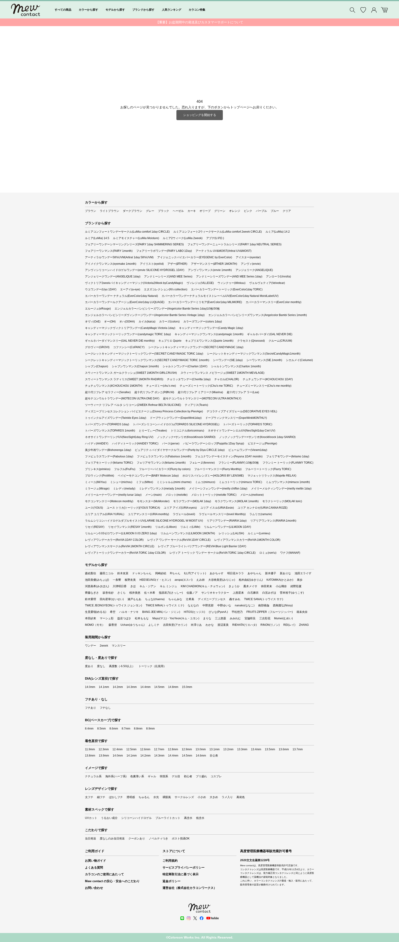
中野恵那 (208, 605)
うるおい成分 (109, 818)
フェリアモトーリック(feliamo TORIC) (109, 462)
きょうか (234, 586)
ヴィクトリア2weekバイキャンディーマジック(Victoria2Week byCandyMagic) (134, 283)
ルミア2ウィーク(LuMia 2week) (183, 238)
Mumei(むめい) (283, 618)
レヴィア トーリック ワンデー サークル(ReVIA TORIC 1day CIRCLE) (212, 552)
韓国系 (164, 776)
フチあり (90, 707)
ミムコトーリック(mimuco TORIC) (240, 482)
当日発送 (90, 838)
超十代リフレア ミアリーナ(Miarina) (200, 392)
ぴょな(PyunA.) (218, 612)
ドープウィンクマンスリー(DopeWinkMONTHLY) (236, 417)
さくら (121, 592)
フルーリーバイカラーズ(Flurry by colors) (164, 469)
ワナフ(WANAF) (290, 552)
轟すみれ (234, 599)
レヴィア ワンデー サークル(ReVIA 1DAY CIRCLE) (179, 539)
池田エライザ (303, 573)
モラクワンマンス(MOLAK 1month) (237, 501)
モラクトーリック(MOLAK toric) (282, 501)
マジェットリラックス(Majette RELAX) (272, 475)
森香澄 (113, 624)
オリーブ (205, 211)
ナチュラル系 (93, 776)
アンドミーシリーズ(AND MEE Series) (168, 276)
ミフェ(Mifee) (144, 482)
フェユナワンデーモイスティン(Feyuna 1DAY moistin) (229, 456)
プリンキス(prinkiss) (97, 469)
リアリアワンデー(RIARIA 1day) (227, 520)
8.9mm (150, 728)
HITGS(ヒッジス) (194, 612)
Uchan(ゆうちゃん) (133, 624)
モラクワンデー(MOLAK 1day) (192, 501)
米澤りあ (196, 624)
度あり (89, 666)
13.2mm (228, 749)
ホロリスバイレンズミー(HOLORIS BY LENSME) (213, 475)
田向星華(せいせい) (112, 599)
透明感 (131, 797)
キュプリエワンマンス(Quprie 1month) (209, 340)
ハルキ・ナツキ (129, 612)
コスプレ (216, 776)
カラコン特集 (197, 9)
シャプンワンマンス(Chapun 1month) (135, 366)
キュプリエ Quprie (169, 340)
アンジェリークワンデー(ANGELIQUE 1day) (112, 276)
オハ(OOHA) (127, 321)
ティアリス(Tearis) (196, 405)
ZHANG (304, 624)
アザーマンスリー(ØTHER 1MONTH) (214, 263)
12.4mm (117, 749)
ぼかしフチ (116, 797)
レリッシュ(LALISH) (231, 533)
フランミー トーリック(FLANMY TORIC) (288, 462)
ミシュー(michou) (121, 482)
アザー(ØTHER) (177, 263)
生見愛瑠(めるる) (95, 612)
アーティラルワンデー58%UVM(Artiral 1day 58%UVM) (119, 257)
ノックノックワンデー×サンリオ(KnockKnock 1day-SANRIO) (257, 437)
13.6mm (284, 749)
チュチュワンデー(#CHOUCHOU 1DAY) (268, 379)
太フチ (89, 797)
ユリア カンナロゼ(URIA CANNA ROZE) (262, 507)
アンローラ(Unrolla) (278, 276)
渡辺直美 (223, 624)
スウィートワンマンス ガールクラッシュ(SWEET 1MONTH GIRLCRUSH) (131, 372)
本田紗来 (90, 618)
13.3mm (242, 749)
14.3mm (132, 687)
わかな (210, 624)
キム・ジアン (147, 586)
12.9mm (187, 749)
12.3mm (104, 749)
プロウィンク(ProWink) (99, 475)
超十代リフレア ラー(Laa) (243, 392)
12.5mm (131, 749)
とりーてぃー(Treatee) (153, 430)
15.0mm (187, 687)
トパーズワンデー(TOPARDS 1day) (107, 424)
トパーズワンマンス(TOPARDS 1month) (110, 430)
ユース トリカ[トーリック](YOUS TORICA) (133, 507)
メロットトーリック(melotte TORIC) (213, 494)
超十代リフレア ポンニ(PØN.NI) (154, 392)
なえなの (193, 605)
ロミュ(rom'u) (267, 552)
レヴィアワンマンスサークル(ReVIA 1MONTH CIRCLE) (119, 546)
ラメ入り (227, 797)
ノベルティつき (158, 838)
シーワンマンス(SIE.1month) (264, 360)
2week (104, 645)
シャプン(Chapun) (96, 366)
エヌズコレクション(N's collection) (165, 289)
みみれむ (235, 618)
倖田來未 (266, 586)
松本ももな (142, 618)
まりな (207, 618)
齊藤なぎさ (92, 592)
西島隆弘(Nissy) (283, 605)
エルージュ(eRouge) (98, 308)
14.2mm (118, 687)
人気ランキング (171, 9)
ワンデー (90, 645)
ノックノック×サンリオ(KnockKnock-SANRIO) (186, 437)
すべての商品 (63, 9)
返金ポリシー (172, 881)
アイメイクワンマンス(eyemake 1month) (110, 263)
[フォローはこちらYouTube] (212, 918)
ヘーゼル (178, 211)
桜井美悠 (134, 592)
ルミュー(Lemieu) (259, 533)
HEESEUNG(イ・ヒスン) (155, 579)
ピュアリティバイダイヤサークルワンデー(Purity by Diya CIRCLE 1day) (180, 450)
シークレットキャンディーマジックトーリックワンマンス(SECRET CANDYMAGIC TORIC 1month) (147, 360)
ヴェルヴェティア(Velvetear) (267, 283)
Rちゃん (175, 573)
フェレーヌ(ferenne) (202, 462)
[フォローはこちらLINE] (182, 918)
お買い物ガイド (95, 860)
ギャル (152, 776)
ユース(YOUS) (94, 507)
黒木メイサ (250, 586)
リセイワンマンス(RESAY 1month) (129, 527)
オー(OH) (110, 321)
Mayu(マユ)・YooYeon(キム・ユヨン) (175, 618)
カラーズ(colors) (169, 321)
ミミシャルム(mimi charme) (174, 482)
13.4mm (256, 749)
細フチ (101, 797)
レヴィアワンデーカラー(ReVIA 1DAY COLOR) (114, 539)
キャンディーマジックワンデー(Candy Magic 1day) (211, 328)
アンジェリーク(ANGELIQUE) (254, 270)
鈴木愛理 (90, 599)
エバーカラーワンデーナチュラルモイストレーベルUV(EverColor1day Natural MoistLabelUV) (220, 296)
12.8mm (173, 749)
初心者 (188, 776)
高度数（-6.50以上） (122, 666)
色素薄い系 (137, 776)
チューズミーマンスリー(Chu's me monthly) (264, 385)
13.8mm (90, 755)
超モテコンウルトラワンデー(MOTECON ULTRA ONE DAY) (122, 398)
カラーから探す (88, 9)
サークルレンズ (184, 797)
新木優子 (270, 573)
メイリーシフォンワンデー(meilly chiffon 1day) (218, 488)
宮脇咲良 (250, 618)
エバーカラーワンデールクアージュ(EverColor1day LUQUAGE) (124, 302)
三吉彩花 (264, 618)
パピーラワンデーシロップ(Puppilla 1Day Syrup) (213, 443)
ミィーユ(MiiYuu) (95, 482)
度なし (101, 666)
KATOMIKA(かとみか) (279, 579)
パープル (261, 211)
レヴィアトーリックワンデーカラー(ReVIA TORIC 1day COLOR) (125, 552)
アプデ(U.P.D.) (215, 238)
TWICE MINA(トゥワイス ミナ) (165, 605)
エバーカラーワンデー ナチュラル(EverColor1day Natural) (121, 296)
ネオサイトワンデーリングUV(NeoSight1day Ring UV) (119, 437)
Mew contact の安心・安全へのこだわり (112, 881)
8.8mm (138, 728)
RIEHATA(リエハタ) (244, 624)
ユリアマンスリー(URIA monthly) (148, 514)
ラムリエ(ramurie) (260, 514)
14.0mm (90, 687)
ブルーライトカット (167, 818)
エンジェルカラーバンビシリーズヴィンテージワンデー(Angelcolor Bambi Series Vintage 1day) (145, 315)
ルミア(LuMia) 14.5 (97, 238)
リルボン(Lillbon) (166, 527)
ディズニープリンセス (212, 599)
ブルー (275, 211)
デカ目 (176, 776)
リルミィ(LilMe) (190, 527)
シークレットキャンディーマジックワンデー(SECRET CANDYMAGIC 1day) (195, 347)
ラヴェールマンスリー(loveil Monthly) (222, 514)
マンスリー (119, 645)
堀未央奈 (302, 612)
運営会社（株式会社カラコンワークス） (190, 888)
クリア (287, 211)
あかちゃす (217, 573)
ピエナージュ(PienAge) (262, 443)
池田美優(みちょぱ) (97, 579)
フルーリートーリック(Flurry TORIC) (268, 469)
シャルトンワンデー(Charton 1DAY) (185, 366)
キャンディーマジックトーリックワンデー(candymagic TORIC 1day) (128, 334)
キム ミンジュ (168, 586)
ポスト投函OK (181, 838)
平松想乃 (237, 612)
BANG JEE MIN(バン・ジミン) (161, 612)
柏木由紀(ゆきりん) (251, 579)
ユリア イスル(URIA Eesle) (217, 507)
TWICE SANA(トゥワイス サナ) (263, 599)
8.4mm (89, 728)
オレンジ (234, 211)
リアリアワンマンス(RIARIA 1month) (273, 520)
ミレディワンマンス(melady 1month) (162, 488)
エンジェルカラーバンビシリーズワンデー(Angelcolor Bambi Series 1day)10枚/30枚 (167, 308)
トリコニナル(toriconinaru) (187, 430)
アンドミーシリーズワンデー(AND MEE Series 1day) (229, 276)
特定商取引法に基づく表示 (181, 874)
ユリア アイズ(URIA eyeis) (180, 507)
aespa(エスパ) (184, 579)
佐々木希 (149, 592)
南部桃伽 (263, 605)
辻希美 (190, 599)
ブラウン (90, 211)
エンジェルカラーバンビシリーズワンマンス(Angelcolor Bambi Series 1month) (257, 315)
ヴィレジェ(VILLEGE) (200, 283)
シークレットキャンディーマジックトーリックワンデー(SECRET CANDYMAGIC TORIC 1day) (144, 353)
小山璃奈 (281, 586)
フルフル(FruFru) (124, 469)
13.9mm (104, 755)
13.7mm (298, 749)
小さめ (202, 797)
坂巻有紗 (108, 592)
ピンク (248, 211)
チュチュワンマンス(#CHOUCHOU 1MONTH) (113, 385)
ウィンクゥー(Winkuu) (231, 283)
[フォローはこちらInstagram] (188, 918)
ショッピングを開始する (199, 115)
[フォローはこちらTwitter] (195, 918)
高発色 (240, 797)
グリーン (219, 211)
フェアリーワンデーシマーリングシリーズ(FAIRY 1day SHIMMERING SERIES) (134, 244)
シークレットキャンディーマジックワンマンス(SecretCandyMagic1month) (253, 353)
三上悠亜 (220, 618)
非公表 (214, 755)
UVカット (91, 818)
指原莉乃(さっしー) (171, 592)
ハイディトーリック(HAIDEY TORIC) (135, 443)
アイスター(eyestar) (248, 257)
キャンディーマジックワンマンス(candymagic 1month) (209, 334)
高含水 (188, 818)
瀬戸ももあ (134, 599)
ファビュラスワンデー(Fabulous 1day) (109, 456)
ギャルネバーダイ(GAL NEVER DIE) (269, 334)
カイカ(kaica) (147, 321)
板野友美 (130, 579)
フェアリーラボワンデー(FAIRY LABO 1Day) (164, 250)
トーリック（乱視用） (152, 666)
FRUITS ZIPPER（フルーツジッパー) (269, 612)
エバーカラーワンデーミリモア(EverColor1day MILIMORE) (205, 302)
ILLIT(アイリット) (195, 573)
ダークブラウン (132, 211)
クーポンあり (136, 838)
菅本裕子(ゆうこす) (292, 592)
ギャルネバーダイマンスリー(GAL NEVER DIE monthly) (120, 340)
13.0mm (201, 749)
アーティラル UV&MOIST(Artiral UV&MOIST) (223, 250)
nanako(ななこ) (244, 605)
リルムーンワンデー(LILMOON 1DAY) (227, 527)
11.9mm (90, 749)
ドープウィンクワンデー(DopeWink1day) (176, 417)
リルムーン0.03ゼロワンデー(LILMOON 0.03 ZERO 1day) (121, 533)
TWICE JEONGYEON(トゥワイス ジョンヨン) (113, 605)
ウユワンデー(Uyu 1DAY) (100, 289)
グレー (150, 211)
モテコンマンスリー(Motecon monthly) (109, 501)
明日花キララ (235, 573)
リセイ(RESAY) (94, 527)
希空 (112, 612)
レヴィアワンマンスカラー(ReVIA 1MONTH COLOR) (247, 539)
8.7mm (126, 728)
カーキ (191, 211)
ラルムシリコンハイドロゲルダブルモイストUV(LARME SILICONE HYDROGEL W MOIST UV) (144, 520)
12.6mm (145, 749)
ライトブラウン (109, 211)
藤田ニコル (107, 573)
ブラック (163, 211)
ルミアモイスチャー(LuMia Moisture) (136, 238)
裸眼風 (167, 797)
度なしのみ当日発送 (112, 838)
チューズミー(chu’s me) (161, 385)
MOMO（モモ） (95, 624)
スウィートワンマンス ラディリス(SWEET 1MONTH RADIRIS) (124, 379)
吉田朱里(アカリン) (175, 624)
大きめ (214, 797)
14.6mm (201, 755)
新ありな (285, 573)
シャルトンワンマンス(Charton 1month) (236, 366)
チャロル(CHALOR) (226, 379)
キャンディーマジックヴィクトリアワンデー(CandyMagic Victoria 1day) (130, 328)
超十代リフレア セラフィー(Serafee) (108, 392)
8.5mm (101, 728)
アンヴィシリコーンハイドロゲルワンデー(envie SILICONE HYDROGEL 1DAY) (134, 270)
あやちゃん (254, 573)
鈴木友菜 (122, 573)
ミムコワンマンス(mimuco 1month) (288, 482)
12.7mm (159, 749)
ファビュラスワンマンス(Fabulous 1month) (164, 456)
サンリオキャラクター (215, 592)
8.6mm (113, 728)
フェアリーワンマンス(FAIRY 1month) (109, 250)
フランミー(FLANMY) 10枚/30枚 (238, 462)
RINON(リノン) (270, 624)
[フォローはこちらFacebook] (201, 918)
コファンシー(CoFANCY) (129, 347)
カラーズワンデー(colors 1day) (202, 321)
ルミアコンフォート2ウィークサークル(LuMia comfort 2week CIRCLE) (217, 231)
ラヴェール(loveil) (184, 514)
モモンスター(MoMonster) (153, 501)
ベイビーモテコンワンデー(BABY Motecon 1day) (148, 475)
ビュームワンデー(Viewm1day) (247, 450)
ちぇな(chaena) (155, 599)
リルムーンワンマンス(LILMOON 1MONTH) (187, 533)
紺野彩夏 (296, 586)
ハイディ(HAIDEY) (96, 443)
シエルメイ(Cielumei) (299, 360)
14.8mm (173, 687)
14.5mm (159, 687)
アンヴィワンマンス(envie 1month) (210, 270)
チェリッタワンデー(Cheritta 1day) (189, 379)
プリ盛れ (201, 776)
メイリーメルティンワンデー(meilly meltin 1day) (281, 488)
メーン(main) (153, 494)
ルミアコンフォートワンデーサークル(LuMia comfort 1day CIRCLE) (127, 231)
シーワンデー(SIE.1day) (228, 360)
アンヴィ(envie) (251, 263)
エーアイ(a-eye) (130, 289)
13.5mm (270, 749)
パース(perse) (170, 443)
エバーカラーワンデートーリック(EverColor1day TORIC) (227, 289)
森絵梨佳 (90, 573)
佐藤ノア (192, 592)
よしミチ (153, 624)
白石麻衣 (253, 592)
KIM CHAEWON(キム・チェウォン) (203, 586)
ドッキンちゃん (141, 573)
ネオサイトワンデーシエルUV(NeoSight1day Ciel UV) (241, 430)
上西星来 (238, 592)
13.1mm (214, 749)
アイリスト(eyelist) (152, 263)
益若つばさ (124, 618)
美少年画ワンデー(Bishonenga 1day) (108, 450)
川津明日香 (120, 586)
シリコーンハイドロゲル (136, 818)
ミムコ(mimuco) (205, 482)
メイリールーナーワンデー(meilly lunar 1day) (113, 494)
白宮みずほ (269, 592)
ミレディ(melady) (124, 488)
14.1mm (104, 687)
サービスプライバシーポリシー (184, 867)
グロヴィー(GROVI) (97, 347)
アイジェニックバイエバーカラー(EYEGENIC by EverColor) (194, 257)
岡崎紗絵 (160, 573)
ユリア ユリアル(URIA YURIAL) (104, 514)
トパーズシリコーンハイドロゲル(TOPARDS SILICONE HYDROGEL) (176, 424)
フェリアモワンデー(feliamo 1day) (287, 456)
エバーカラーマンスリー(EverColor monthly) (273, 302)
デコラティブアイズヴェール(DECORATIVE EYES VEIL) (242, 411)
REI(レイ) (289, 624)
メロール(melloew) (252, 494)
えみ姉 (200, 579)
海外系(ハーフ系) (116, 776)
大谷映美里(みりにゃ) (221, 579)
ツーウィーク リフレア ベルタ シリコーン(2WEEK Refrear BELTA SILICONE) (133, 405)
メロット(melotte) (176, 494)
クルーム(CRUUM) (280, 340)
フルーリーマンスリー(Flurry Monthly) (218, 469)
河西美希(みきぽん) (97, 586)
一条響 (117, 579)
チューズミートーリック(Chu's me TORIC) (206, 385)
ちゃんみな (175, 599)
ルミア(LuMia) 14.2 (278, 231)
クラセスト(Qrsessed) (251, 340)
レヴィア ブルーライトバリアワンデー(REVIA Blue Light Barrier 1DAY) (202, 546)
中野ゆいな (224, 605)
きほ (133, 586)
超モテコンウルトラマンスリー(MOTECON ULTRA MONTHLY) (202, 398)
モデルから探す (115, 9)
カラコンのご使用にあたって (104, 874)
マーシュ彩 (107, 618)
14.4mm (145, 687)
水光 (156, 797)
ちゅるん (144, 797)
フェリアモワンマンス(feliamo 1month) (161, 462)
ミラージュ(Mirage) (97, 488)
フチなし (105, 707)
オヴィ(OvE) (92, 321)
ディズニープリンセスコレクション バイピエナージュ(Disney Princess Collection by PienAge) (144, 411)
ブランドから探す (143, 9)
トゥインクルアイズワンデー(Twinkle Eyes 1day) (115, 417)
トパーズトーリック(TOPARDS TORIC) (247, 424)
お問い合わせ (94, 888)
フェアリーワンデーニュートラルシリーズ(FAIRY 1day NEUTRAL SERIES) (234, 244)
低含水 (200, 818)
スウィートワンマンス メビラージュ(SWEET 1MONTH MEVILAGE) (222, 372)
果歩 (299, 579)
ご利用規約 (170, 860)
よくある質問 (94, 867)
